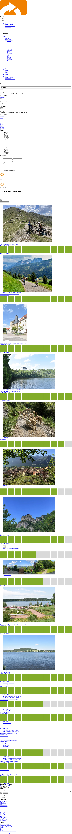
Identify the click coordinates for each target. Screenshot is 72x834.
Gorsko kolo (9, 41)
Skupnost (4, 65)
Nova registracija (5, 74)
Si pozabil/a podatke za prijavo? (5, 90)
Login (1, 29)
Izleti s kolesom (7, 64)
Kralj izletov (7, 66)
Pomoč (4, 23)
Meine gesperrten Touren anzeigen (9, 170)
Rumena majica (7, 67)
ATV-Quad (8, 56)
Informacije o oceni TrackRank (10, 26)
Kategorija (2, 194)
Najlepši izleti (7, 38)
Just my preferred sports (8, 169)
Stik (5, 71)
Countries (2, 196)
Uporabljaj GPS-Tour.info (9, 24)
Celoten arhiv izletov (8, 40)
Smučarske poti (9, 49)
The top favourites (8, 39)
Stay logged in (5, 87)
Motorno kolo (9, 55)
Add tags (1, 790)
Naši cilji (6, 70)
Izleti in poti (5, 36)
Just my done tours (7, 168)
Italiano (1, 123)
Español (1, 120)
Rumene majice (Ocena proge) (5, 825)
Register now (2, 97)
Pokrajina (4, 162)
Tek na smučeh (9, 50)
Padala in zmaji (9, 59)
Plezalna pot (9, 47)
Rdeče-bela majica (8, 68)
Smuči (2, 811)
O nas (4, 69)
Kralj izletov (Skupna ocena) (5, 824)
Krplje (8, 48)
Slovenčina (2, 127)
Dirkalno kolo (6, 136)
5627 (8, 203)
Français (1, 121)
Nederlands (2, 124)
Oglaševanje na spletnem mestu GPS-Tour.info (8, 831)
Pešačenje (8, 46)
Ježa (7, 60)
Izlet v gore (8, 45)
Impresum (6, 72)
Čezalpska (8, 42)
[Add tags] (36, 791)
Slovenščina (2, 128)
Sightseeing (9, 57)
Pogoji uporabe (2, 827)
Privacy (1, 830)
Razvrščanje (5, 187)
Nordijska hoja (9, 53)
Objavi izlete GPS (8, 25)
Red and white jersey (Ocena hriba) (6, 826)
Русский (1, 126)
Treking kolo (9, 44)
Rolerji (8, 54)
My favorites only (7, 167)
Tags (4, 790)
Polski (1, 125)
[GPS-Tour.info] (36, 14)
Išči (5, 37)
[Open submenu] (5, 23)
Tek (7, 52)
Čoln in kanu (9, 58)
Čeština (1, 118)
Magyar (1, 122)
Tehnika (4, 164)
